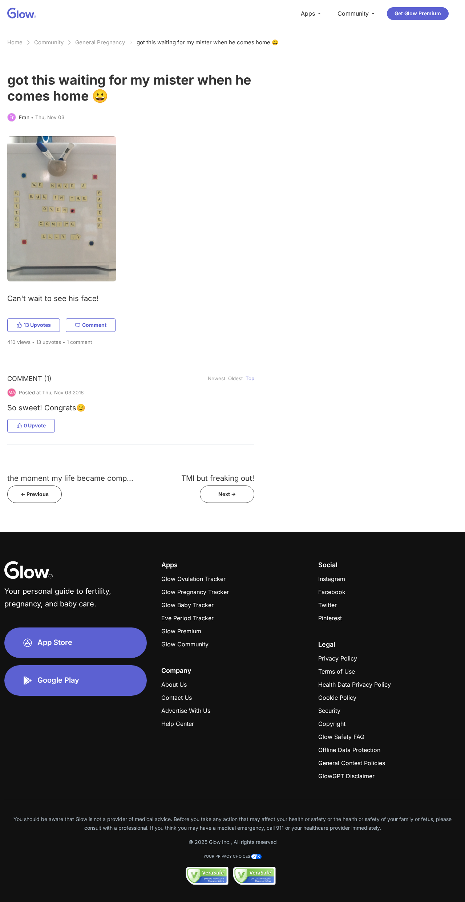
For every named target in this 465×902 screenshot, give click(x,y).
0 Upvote (35, 425)
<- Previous (35, 494)
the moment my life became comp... (70, 478)
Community (49, 42)
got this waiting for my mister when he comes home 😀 (208, 42)
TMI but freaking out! (217, 478)
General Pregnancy (100, 42)
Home (15, 42)
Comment (94, 325)
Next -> (227, 494)
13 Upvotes (37, 325)
